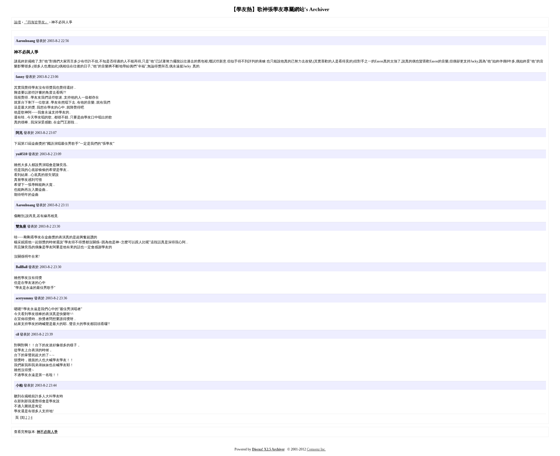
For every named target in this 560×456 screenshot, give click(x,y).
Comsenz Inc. (316, 449)
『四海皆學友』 (36, 22)
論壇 (17, 22)
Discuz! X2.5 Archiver (268, 449)
